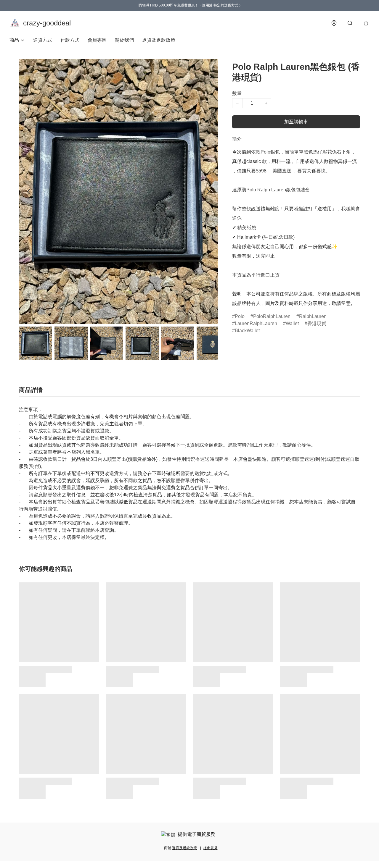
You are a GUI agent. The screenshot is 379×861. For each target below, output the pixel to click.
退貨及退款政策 (158, 40)
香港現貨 (316, 323)
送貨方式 (42, 40)
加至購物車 (296, 121)
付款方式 (69, 40)
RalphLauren (313, 316)
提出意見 (210, 848)
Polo (240, 316)
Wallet (292, 323)
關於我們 (124, 40)
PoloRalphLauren (271, 316)
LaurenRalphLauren (256, 323)
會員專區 (97, 40)
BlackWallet (247, 330)
